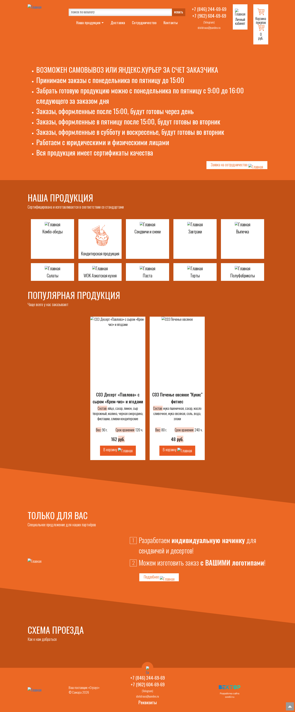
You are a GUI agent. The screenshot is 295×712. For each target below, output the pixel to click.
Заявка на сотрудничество (229, 164)
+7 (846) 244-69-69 (209, 9)
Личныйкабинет (240, 21)
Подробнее (152, 577)
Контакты (170, 22)
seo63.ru (229, 697)
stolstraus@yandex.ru (209, 27)
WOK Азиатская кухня (100, 275)
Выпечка (242, 231)
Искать (178, 12)
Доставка (118, 22)
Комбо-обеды (52, 231)
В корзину (110, 449)
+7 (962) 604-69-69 (209, 15)
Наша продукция (88, 22)
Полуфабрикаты (242, 275)
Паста (147, 275)
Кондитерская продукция (100, 253)
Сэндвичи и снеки (148, 231)
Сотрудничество (144, 22)
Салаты (52, 275)
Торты (195, 275)
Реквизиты (147, 702)
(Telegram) (209, 22)
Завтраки (195, 231)
